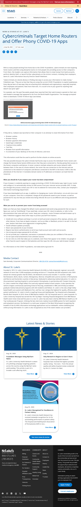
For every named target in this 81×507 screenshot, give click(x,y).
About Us (45, 454)
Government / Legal (13, 502)
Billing (24, 454)
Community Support (35, 468)
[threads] (16, 494)
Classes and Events (35, 455)
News (44, 470)
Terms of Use (31, 500)
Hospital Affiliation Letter (27, 472)
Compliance (4, 502)
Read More (23, 6)
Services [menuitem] (23, 17)
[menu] (3, 11)
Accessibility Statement (15, 500)
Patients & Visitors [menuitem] (39, 17)
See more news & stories (40, 437)
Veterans (25, 482)
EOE (3, 500)
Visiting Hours (26, 485)
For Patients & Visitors (26, 464)
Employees (46, 460)
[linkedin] (12, 493)
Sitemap (20, 502)
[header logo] (11, 11)
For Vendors (26, 468)
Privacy (6, 500)
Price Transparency (26, 478)
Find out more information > (65, 2)
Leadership (46, 467)
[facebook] (3, 493)
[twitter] (20, 493)
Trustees (45, 477)
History (45, 463)
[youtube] (25, 493)
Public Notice (24, 500)
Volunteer (35, 479)
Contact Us (46, 457)
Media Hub (35, 476)
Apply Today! (65, 485)
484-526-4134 (43, 261)
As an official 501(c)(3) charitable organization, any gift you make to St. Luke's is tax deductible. (22, 497)
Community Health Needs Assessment (36, 461)
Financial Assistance (25, 458)
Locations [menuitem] (10, 17)
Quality (45, 473)
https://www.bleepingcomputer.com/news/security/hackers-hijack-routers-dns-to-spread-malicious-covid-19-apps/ (43, 125)
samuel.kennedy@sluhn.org (58, 261)
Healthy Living (36, 472)
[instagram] (7, 493)
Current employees (67, 491)
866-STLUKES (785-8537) (9, 457)
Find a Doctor (57, 17)
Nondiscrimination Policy (41, 500)
